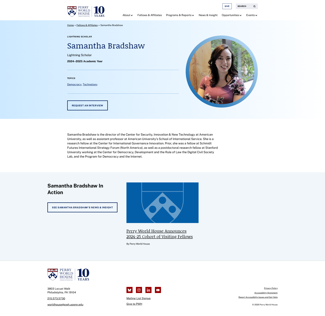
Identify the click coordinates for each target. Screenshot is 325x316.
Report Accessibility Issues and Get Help (258, 297)
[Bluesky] (129, 290)
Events (250, 15)
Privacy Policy (271, 288)
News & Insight (208, 15)
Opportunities (230, 15)
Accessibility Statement (266, 293)
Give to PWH (134, 304)
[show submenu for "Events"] (257, 15)
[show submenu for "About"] (132, 15)
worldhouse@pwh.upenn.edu (65, 304)
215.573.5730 (56, 298)
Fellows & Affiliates (149, 15)
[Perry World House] (68, 274)
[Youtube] (158, 290)
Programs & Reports (178, 15)
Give (227, 6)
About (126, 15)
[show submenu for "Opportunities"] (241, 15)
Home (70, 25)
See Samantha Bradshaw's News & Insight (82, 207)
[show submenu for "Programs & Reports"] (193, 15)
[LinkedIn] (148, 290)
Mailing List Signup (138, 298)
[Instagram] (139, 290)
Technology (90, 84)
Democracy (74, 84)
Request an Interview (87, 105)
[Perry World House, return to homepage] (85, 10)
